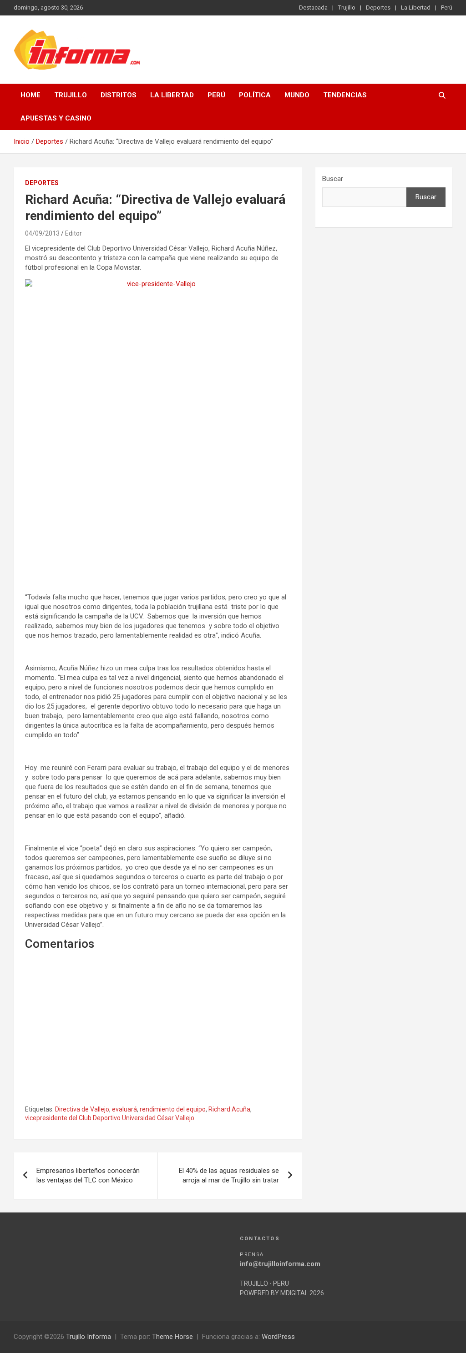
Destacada (313, 7)
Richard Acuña (229, 1109)
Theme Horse (172, 1337)
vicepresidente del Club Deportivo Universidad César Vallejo (109, 1118)
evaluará (124, 1109)
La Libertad (416, 7)
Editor (73, 233)
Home (30, 95)
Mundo (296, 95)
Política (255, 95)
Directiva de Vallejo (82, 1109)
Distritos (119, 95)
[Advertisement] (157, 522)
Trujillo (346, 7)
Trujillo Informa (88, 1337)
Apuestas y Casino (55, 118)
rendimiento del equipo (173, 1109)
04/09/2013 (42, 233)
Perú (446, 7)
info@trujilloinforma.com (280, 1264)
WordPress (278, 1337)
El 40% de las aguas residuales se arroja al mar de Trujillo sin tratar (229, 1175)
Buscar (332, 179)
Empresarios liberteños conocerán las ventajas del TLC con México (88, 1175)
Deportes (378, 7)
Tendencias (345, 95)
